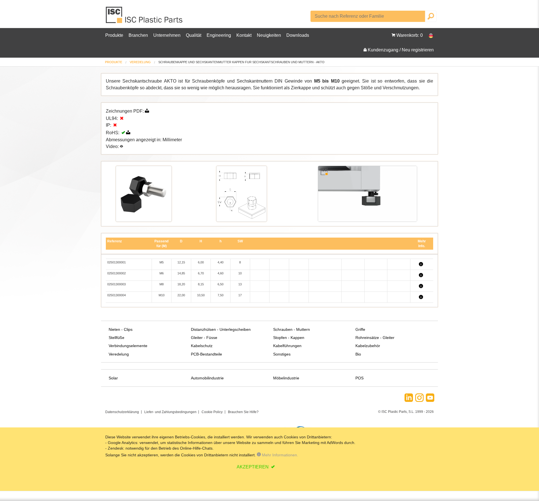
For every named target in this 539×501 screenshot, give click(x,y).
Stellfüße (116, 337)
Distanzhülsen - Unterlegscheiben (221, 329)
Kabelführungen (287, 345)
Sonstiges (282, 354)
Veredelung (140, 62)
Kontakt (244, 35)
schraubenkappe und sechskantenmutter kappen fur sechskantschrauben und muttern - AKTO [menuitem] (241, 62)
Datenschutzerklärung (122, 412)
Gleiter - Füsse (204, 337)
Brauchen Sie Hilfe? (243, 412)
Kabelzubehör (367, 345)
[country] (428, 35)
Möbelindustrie (286, 378)
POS (359, 378)
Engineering (219, 35)
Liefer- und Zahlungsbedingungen (170, 412)
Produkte (114, 35)
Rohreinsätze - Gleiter (374, 337)
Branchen (138, 35)
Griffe (360, 329)
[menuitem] (113, 62)
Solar (113, 378)
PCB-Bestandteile (206, 354)
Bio (358, 354)
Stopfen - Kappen (288, 337)
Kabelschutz (202, 345)
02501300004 (116, 295)
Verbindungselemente (128, 345)
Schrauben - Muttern (291, 329)
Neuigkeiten (269, 35)
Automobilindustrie (207, 378)
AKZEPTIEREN (253, 466)
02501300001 (116, 262)
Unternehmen (167, 35)
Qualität (193, 35)
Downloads (297, 35)
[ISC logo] (144, 17)
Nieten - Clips (121, 329)
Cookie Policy (212, 412)
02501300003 (116, 284)
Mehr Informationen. (279, 455)
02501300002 (116, 273)
